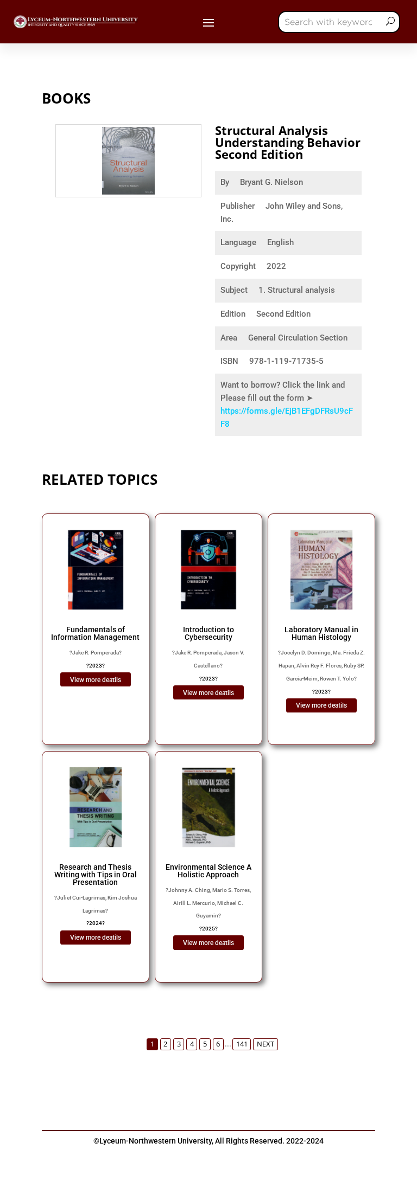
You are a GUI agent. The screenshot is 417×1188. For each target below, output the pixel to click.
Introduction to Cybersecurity (208, 633)
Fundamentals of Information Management (95, 633)
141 (242, 1044)
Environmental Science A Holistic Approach (208, 871)
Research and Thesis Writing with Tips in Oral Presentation (95, 875)
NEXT (265, 1044)
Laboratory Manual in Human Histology (321, 633)
